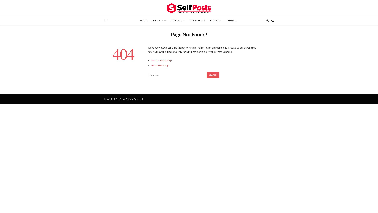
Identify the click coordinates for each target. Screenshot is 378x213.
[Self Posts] (189, 8)
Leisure (214, 20)
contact (232, 20)
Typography (197, 20)
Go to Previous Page (162, 60)
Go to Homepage (160, 65)
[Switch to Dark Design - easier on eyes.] (267, 20)
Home (143, 20)
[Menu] (106, 20)
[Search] (272, 20)
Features (157, 20)
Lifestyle (176, 20)
